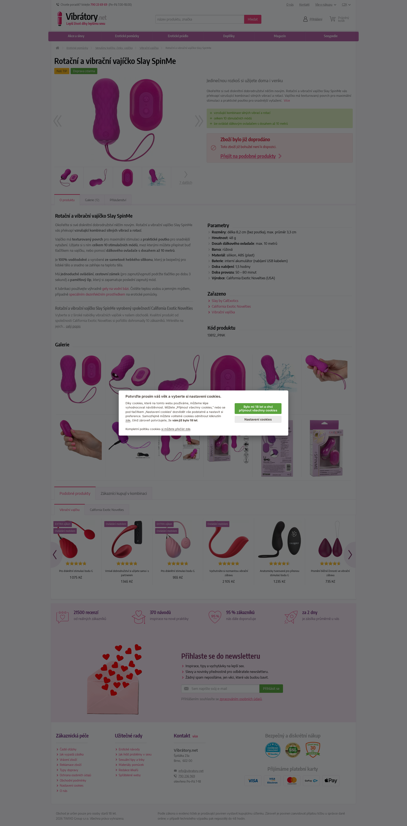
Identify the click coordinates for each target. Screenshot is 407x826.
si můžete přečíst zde (175, 429)
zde (127, 420)
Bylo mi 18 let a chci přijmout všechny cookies (258, 408)
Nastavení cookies (258, 419)
